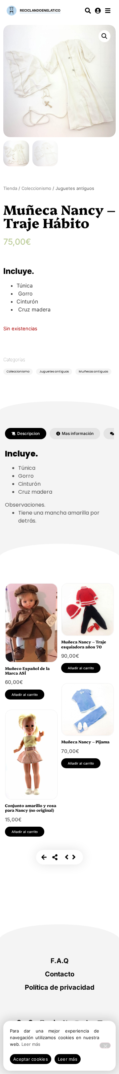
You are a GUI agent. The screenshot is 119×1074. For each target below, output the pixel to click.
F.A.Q (60, 961)
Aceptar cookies (30, 1059)
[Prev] (66, 857)
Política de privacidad (60, 987)
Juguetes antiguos (54, 371)
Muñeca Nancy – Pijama (85, 741)
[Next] (74, 857)
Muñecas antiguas (93, 371)
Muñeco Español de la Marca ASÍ (27, 670)
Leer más (30, 1044)
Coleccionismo (36, 188)
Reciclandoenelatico (40, 10)
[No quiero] (105, 1045)
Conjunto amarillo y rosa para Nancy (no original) (30, 807)
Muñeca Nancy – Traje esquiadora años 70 (83, 644)
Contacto (59, 974)
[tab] (25, 433)
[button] (104, 36)
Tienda (10, 188)
